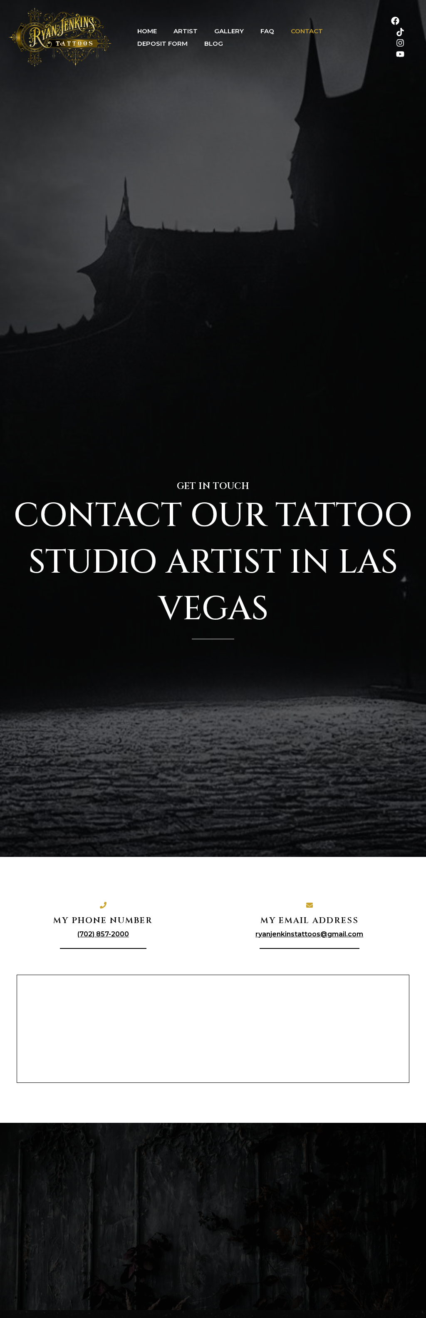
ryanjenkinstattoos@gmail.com (309, 934)
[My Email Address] (309, 905)
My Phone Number (103, 920)
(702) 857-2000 (103, 934)
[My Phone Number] (103, 905)
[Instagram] (400, 43)
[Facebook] (395, 21)
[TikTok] (400, 32)
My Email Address (309, 920)
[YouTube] (400, 54)
